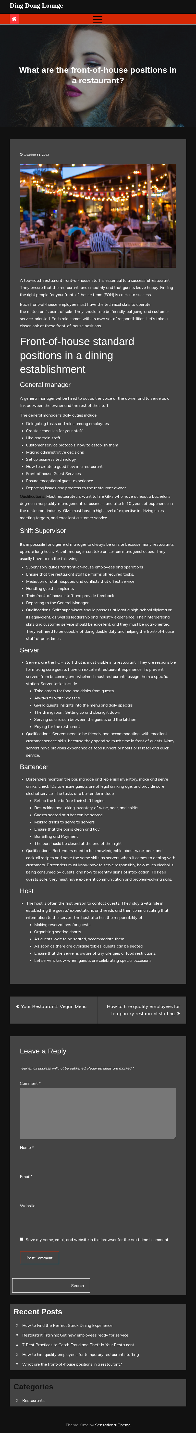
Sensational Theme (113, 1424)
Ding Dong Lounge (36, 5)
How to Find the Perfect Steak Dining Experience (67, 1325)
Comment (30, 1083)
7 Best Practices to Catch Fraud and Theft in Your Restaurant (78, 1344)
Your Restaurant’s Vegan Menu (54, 1006)
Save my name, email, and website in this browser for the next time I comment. (97, 1239)
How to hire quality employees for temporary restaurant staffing (143, 1009)
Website (27, 1205)
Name (27, 1147)
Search (77, 1285)
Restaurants (33, 1400)
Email (26, 1176)
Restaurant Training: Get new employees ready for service (75, 1335)
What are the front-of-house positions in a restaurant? (72, 1364)
